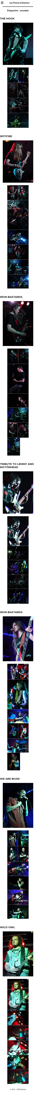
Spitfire (6, 136)
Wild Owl (7, 927)
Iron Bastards (11, 296)
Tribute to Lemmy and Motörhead (17, 465)
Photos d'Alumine (19, 3)
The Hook (7, 18)
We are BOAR (10, 778)
